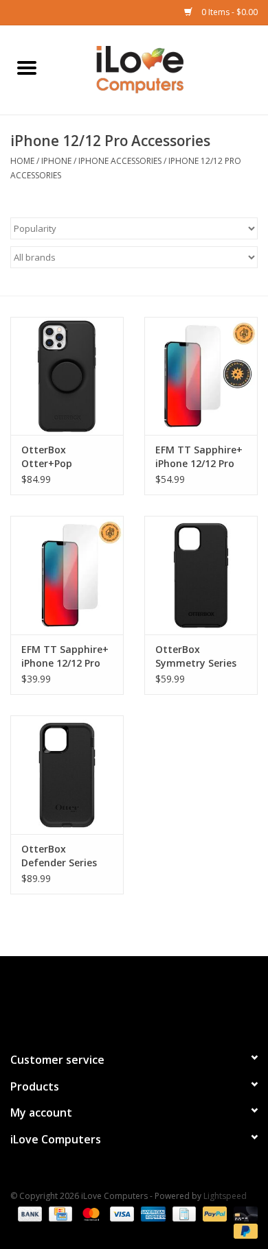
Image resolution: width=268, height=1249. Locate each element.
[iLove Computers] (161, 68)
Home (22, 161)
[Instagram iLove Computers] (159, 998)
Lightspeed (225, 1196)
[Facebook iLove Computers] (109, 998)
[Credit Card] (59, 1213)
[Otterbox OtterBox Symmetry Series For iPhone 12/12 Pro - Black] (201, 575)
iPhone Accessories (119, 161)
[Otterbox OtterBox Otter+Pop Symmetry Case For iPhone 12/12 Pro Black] (67, 376)
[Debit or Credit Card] (243, 1213)
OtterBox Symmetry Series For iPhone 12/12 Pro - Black (195, 656)
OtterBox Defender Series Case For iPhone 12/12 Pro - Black (60, 856)
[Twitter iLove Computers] (134, 998)
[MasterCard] (89, 1213)
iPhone (56, 161)
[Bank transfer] (28, 1213)
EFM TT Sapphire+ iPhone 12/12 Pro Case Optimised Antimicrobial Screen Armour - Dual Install (199, 457)
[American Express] (151, 1213)
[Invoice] (183, 1213)
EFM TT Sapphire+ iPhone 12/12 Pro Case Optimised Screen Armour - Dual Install (65, 656)
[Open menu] (27, 67)
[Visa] (120, 1213)
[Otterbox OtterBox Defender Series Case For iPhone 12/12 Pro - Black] (67, 774)
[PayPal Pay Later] (243, 1230)
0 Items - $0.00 (228, 12)
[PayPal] (213, 1213)
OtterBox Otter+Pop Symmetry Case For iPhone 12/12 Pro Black (60, 457)
